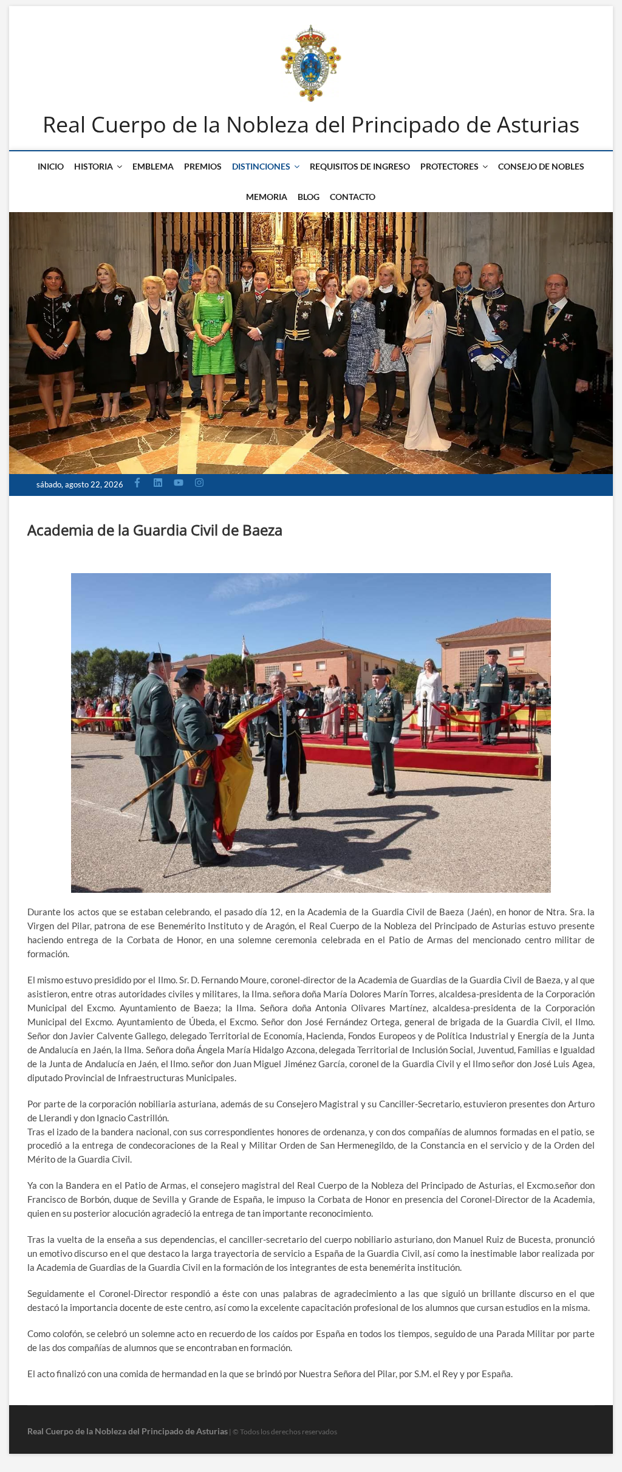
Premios (203, 166)
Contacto (352, 196)
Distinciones (261, 166)
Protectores (449, 166)
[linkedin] (159, 482)
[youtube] (180, 482)
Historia (93, 166)
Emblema (153, 166)
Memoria (266, 196)
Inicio (51, 166)
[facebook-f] (138, 482)
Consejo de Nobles (541, 166)
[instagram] (200, 482)
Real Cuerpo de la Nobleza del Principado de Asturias (311, 124)
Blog (309, 196)
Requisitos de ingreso (360, 166)
